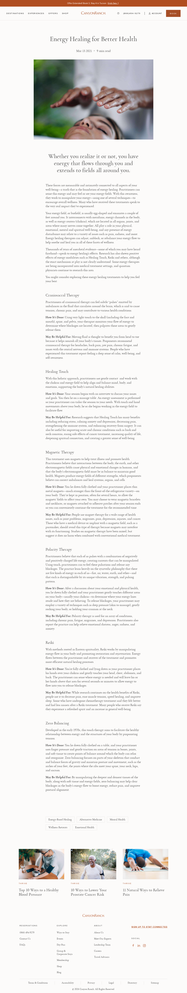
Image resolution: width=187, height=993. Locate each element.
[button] (153, 13)
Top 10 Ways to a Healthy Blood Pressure (39, 892)
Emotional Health (84, 827)
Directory (132, 983)
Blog (59, 972)
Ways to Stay (63, 932)
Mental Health (117, 819)
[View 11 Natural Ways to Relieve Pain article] (145, 864)
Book (173, 13)
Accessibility (68, 983)
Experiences (36, 13)
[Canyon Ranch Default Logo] (93, 13)
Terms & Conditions (38, 983)
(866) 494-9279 (27, 932)
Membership (63, 960)
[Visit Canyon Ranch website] (94, 915)
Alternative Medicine (91, 819)
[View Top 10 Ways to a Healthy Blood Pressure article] (41, 864)
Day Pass (61, 945)
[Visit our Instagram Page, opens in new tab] (144, 945)
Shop (65, 13)
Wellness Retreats (57, 827)
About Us (98, 932)
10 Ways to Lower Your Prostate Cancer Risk (89, 892)
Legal (111, 983)
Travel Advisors (101, 957)
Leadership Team (102, 945)
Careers (97, 951)
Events (60, 939)
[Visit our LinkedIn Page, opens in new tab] (138, 945)
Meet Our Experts (102, 939)
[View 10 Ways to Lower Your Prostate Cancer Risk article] (93, 864)
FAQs (22, 945)
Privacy (91, 983)
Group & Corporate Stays (65, 952)
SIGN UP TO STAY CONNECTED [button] (149, 927)
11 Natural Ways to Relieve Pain (143, 892)
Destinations (15, 13)
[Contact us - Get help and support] (118, 13)
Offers (53, 13)
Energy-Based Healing (60, 819)
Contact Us (25, 939)
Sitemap (155, 983)
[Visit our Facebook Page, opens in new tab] (133, 945)
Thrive (23, 884)
